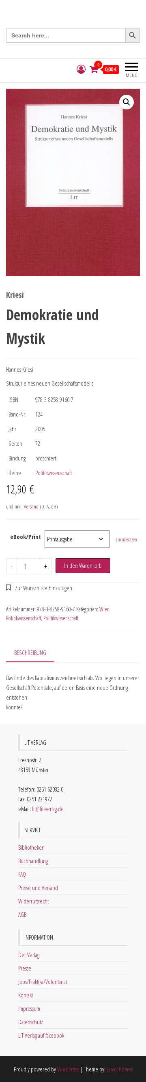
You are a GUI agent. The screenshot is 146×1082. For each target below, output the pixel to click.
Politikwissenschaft (53, 473)
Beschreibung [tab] (30, 652)
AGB (22, 914)
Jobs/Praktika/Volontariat (42, 981)
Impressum (29, 1008)
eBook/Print (25, 536)
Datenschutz (30, 1022)
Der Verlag (28, 955)
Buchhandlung (33, 861)
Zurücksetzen (126, 539)
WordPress (68, 1069)
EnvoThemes (120, 1069)
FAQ (22, 874)
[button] (126, 102)
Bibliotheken (31, 847)
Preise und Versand (38, 887)
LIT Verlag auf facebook (41, 1035)
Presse (24, 968)
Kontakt (25, 995)
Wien (104, 609)
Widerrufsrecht (33, 901)
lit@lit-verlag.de (48, 809)
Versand (31, 506)
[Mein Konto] (81, 69)
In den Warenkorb (83, 565)
